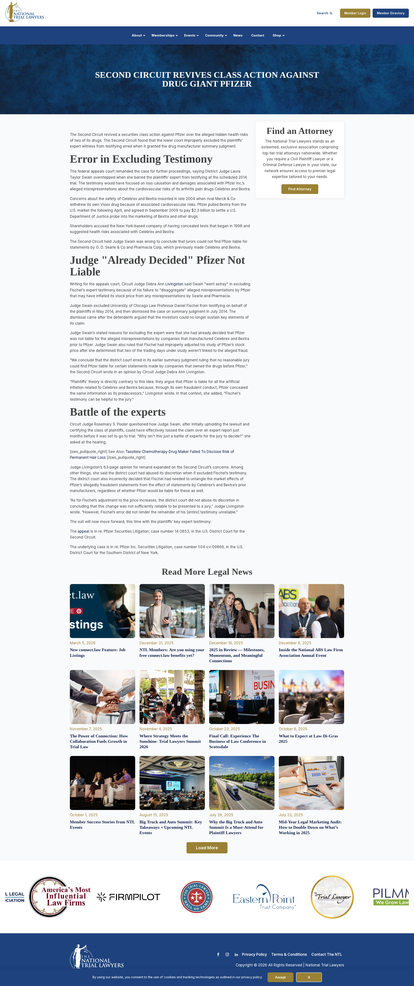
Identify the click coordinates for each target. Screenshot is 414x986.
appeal (83, 531)
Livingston (174, 284)
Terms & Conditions (289, 954)
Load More (207, 847)
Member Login (355, 13)
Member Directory (391, 13)
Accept (280, 977)
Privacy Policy (254, 954)
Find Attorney (299, 189)
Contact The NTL (326, 954)
